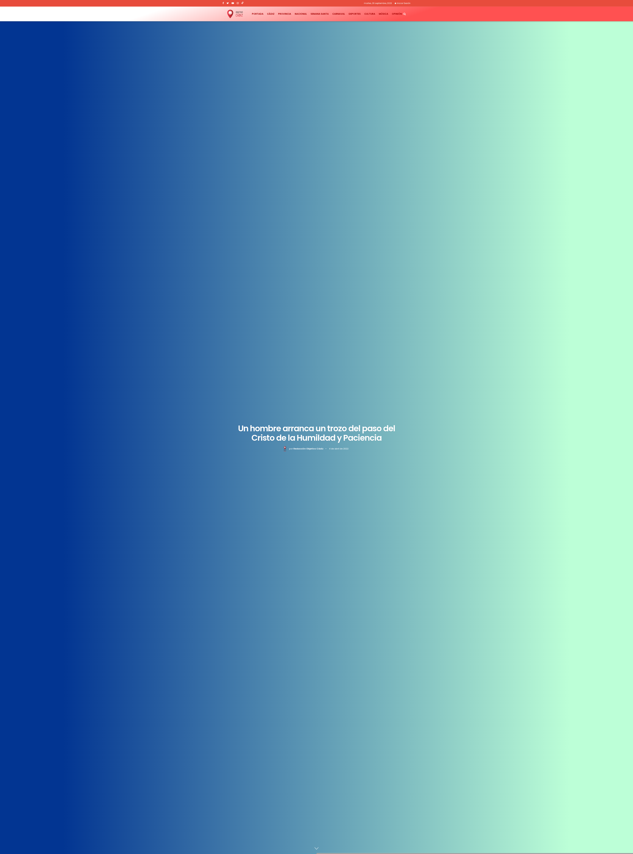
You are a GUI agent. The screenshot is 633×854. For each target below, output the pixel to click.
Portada (257, 14)
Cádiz (270, 14)
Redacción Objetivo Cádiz (308, 448)
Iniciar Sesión (403, 3)
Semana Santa (320, 14)
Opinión (397, 14)
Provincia (284, 14)
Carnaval (338, 14)
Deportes (355, 14)
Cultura (369, 14)
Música (383, 14)
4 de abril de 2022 (338, 448)
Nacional (301, 14)
